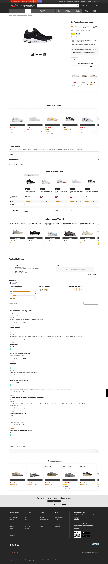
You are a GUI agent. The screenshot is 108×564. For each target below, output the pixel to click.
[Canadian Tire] (24, 1)
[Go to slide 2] (36, 54)
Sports (33, 10)
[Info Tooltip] (78, 86)
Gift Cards (11, 528)
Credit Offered (63, 1)
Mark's (26, 517)
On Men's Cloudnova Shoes (82, 22)
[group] (17, 129)
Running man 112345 (14, 382)
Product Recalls (12, 533)
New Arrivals (86, 11)
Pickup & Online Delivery (14, 517)
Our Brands (42, 517)
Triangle (26, 519)
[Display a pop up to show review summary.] (37, 134)
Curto (11, 329)
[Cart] (97, 6)
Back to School (94, 11)
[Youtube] (18, 545)
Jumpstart (41, 526)
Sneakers (30, 14)
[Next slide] (99, 72)
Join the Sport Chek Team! (44, 519)
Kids (23, 10)
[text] (75, 89)
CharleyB (12, 346)
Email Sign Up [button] (70, 1)
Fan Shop (59, 11)
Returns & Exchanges (13, 521)
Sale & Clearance (78, 11)
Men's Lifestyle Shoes (22, 14)
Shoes (28, 10)
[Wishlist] (92, 6)
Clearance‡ (73, 33)
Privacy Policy (57, 515)
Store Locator (12, 526)
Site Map (56, 519)
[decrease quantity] (72, 59)
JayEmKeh (12, 365)
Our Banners (27, 530)
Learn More (76, 528)
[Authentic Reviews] (15, 283)
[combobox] (91, 303)
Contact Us (11, 530)
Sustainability (42, 524)
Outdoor (52, 10)
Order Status (85, 5)
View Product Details (86, 27)
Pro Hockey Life (27, 524)
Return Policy (57, 526)
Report (24, 322)
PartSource (26, 521)
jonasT (11, 399)
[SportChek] (31, 1)
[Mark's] (35, 1)
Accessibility (57, 521)
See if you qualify (92, 44)
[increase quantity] (76, 59)
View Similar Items (94, 27)
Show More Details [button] (53, 215)
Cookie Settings (12, 535)
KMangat (12, 313)
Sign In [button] (96, 1)
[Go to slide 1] (32, 54)
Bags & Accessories (67, 11)
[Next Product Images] (66, 37)
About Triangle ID (43, 521)
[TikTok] (13, 545)
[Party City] (39, 1)
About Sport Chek (43, 515)
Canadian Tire (27, 515)
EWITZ (11, 415)
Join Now (64, 504)
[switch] (12, 197)
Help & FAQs (12, 524)
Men (18, 10)
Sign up (76, 518)
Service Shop (12, 519)
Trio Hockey (27, 528)
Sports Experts (27, 526)
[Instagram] (15, 545)
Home (10, 14)
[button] (77, 6)
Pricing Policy (57, 524)
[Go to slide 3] (40, 54)
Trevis (11, 432)
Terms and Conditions (59, 517)
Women (12, 10)
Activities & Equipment (42, 11)
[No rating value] (43, 201)
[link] (76, 26)
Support (77, 1)
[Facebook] (10, 545)
